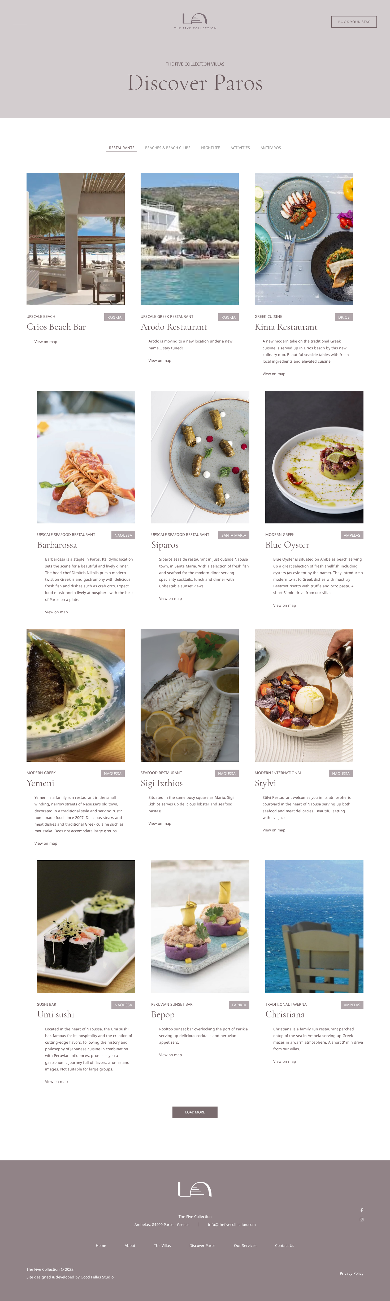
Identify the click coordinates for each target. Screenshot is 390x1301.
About (130, 1245)
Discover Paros (202, 1245)
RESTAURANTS (122, 147)
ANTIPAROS (271, 147)
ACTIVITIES (240, 147)
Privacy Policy (351, 1273)
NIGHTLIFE (210, 147)
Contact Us (284, 1245)
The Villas (162, 1245)
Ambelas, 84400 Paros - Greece (162, 1224)
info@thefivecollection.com (232, 1224)
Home (101, 1245)
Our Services (245, 1245)
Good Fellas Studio (97, 1277)
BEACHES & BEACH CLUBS (167, 147)
